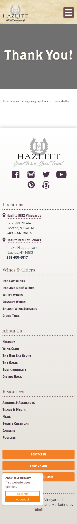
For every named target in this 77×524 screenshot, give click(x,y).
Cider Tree (10, 316)
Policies (9, 437)
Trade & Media (13, 409)
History (8, 342)
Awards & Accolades (18, 403)
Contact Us (38, 454)
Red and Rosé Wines (18, 288)
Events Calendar (15, 423)
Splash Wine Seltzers (19, 309)
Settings (22, 493)
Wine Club (10, 348)
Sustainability (14, 369)
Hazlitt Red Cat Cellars (24, 240)
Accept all (22, 499)
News (6, 416)
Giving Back (12, 376)
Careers (8, 430)
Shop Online (38, 465)
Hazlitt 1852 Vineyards (24, 215)
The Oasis (10, 362)
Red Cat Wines (13, 281)
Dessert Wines (13, 302)
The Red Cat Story (16, 355)
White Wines (12, 295)
